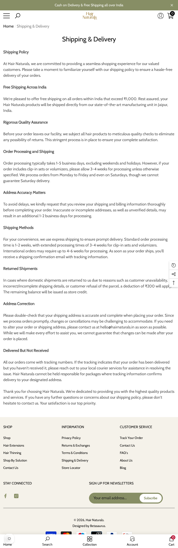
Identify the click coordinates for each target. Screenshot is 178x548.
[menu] (6, 16)
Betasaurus (97, 526)
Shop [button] (7, 427)
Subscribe (150, 498)
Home (8, 26)
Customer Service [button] (136, 427)
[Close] (172, 5)
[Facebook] (5, 496)
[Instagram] (16, 496)
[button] (17, 16)
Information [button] (73, 427)
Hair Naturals (95, 520)
